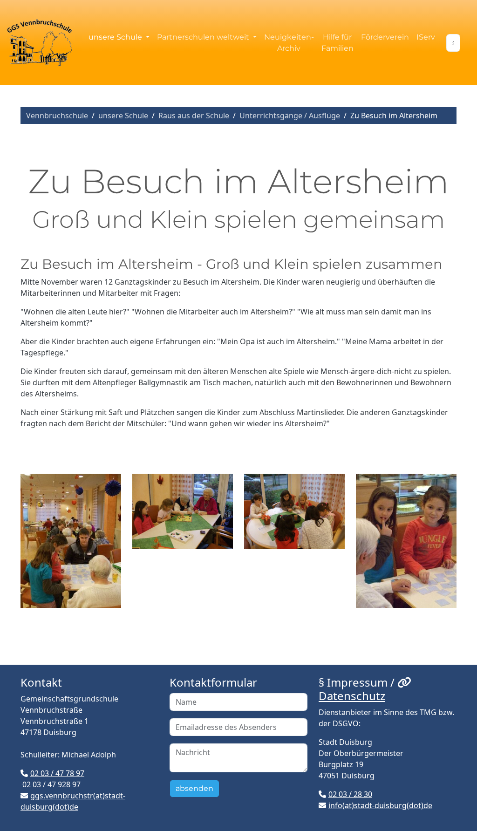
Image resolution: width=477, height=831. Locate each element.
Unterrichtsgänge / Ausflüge (289, 115)
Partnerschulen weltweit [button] (204, 37)
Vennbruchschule (57, 115)
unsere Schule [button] (116, 37)
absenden (194, 788)
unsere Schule (123, 115)
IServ (425, 37)
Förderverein (385, 37)
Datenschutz (352, 695)
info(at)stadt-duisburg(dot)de (380, 805)
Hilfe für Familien (337, 43)
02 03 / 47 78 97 (57, 773)
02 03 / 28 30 (350, 794)
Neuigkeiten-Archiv (289, 43)
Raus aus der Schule (193, 115)
